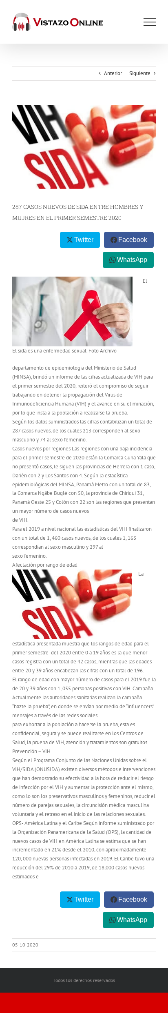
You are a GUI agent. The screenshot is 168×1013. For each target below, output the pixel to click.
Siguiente (139, 73)
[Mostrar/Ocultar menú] (149, 22)
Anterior (113, 73)
